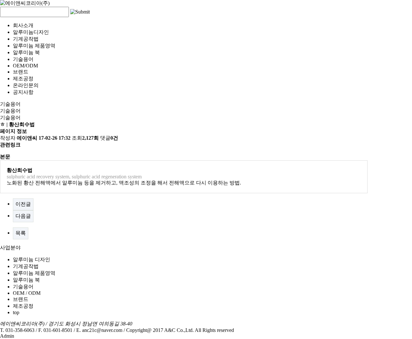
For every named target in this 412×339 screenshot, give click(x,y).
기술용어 (23, 59)
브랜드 (20, 72)
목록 (20, 233)
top (16, 312)
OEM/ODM (25, 65)
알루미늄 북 (26, 52)
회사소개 (23, 25)
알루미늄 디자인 (31, 259)
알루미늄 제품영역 (34, 45)
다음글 (23, 216)
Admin (7, 336)
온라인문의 (26, 85)
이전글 (23, 204)
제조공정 (23, 78)
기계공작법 (26, 39)
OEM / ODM (27, 293)
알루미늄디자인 (31, 32)
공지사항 (23, 92)
